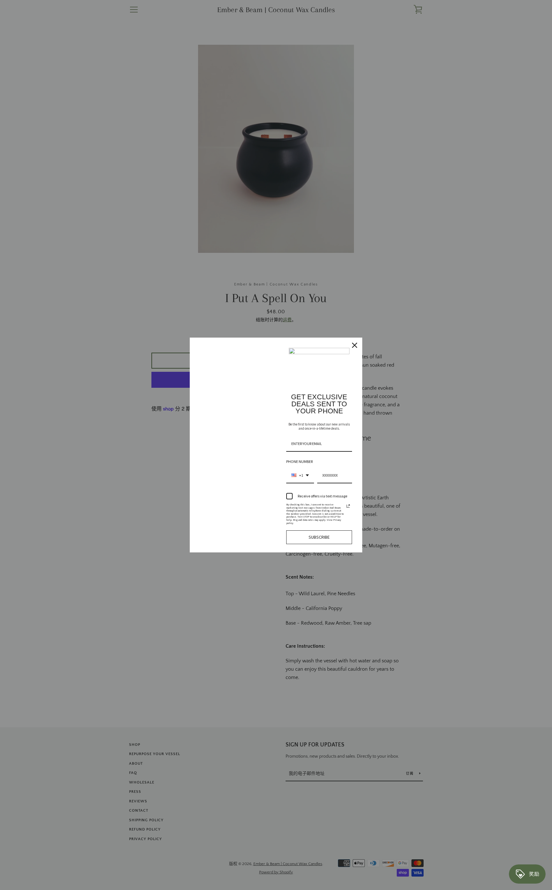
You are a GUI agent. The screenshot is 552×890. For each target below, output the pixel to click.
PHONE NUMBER (299, 461)
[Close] (354, 345)
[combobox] (300, 475)
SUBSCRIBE (319, 537)
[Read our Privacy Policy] (348, 506)
